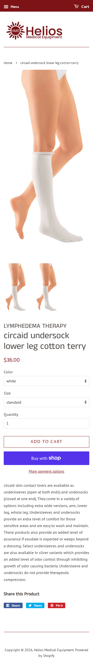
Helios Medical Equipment (54, 650)
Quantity (11, 414)
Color (8, 371)
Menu (14, 6)
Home (8, 63)
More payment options (46, 471)
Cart (85, 6)
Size (7, 393)
